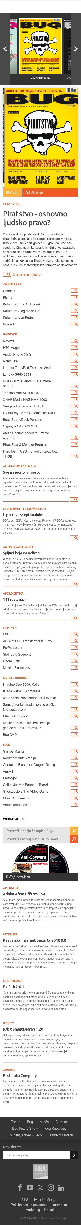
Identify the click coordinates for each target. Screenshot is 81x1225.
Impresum (59, 1204)
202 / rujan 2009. (40, 77)
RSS (24, 1199)
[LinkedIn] (61, 1188)
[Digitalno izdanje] (73, 500)
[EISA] (40, 1172)
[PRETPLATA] (74, 1155)
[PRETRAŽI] (74, 831)
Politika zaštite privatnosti (29, 1204)
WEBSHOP (11, 819)
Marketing (33, 1209)
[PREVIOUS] (5, 49)
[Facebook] (20, 1188)
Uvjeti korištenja (44, 1199)
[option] (40, 49)
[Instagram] (51, 1188)
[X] (40, 1188)
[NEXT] (76, 49)
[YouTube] (30, 1188)
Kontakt (49, 1209)
